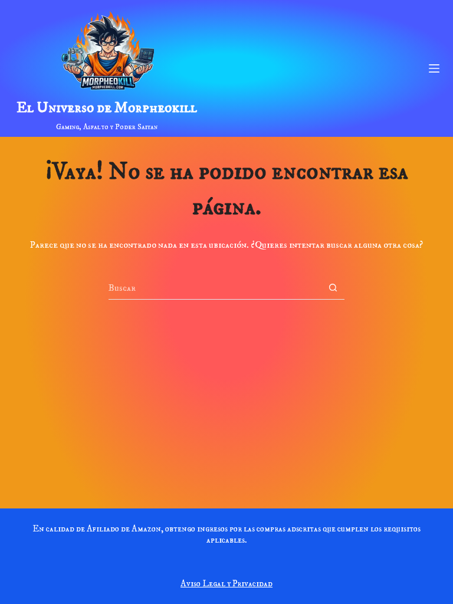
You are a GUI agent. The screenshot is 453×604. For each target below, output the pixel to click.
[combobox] (215, 288)
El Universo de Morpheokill (107, 108)
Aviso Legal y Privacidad (226, 583)
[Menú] (434, 68)
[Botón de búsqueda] (332, 287)
